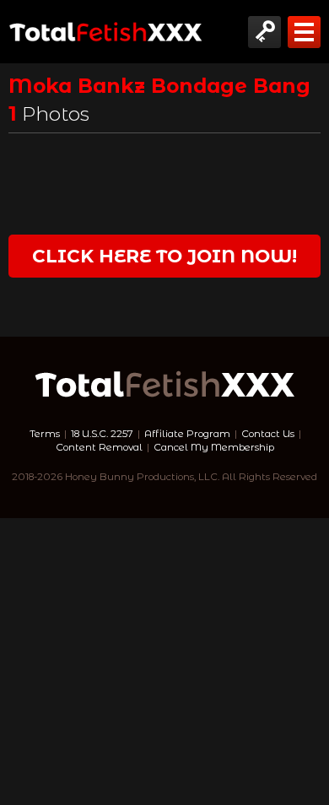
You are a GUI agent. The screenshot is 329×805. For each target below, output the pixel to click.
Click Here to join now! (164, 256)
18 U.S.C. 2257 (102, 434)
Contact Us (267, 434)
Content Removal (99, 447)
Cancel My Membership (214, 447)
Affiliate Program (187, 434)
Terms (45, 434)
